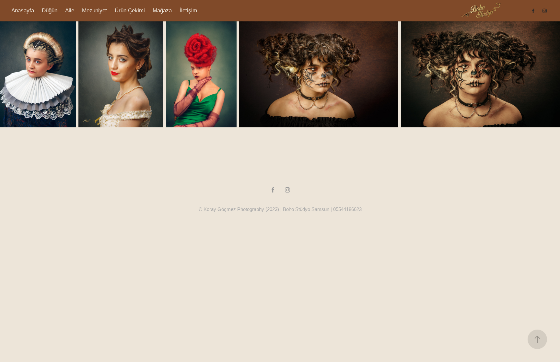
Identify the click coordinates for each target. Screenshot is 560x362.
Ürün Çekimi (130, 10)
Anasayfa (22, 10)
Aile (69, 10)
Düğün (49, 10)
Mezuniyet (94, 10)
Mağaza (162, 10)
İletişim (188, 10)
